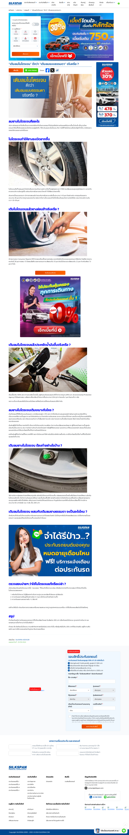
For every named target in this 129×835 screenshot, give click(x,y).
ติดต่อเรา (101, 3)
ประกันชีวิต (30, 784)
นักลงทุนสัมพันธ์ (92, 3)
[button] (16, 70)
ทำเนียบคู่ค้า (30, 821)
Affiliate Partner (13, 821)
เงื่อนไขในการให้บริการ (52, 809)
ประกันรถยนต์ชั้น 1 (14, 781)
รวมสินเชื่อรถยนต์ (70, 781)
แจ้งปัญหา (75, 3)
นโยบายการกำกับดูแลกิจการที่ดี (55, 821)
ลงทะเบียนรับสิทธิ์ (92, 726)
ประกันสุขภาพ (31, 781)
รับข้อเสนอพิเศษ (50, 273)
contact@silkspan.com (96, 788)
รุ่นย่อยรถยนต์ (98, 695)
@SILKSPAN (111, 797)
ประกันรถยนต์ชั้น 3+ (14, 787)
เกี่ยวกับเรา (109, 2)
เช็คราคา (25, 54)
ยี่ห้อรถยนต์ (72, 686)
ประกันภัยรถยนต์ (29, 2)
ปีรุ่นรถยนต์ (72, 695)
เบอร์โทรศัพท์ (98, 704)
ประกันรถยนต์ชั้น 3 (14, 790)
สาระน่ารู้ (68, 3)
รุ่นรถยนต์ (97, 686)
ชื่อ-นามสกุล (73, 677)
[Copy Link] (57, 70)
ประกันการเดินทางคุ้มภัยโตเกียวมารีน (34, 797)
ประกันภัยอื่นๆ (43, 2)
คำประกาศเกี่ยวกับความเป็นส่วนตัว (56, 817)
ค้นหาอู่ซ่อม (83, 3)
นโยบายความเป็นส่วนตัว (52, 813)
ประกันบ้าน (30, 790)
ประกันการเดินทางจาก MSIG (35, 793)
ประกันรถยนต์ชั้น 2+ (14, 784)
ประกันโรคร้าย (31, 787)
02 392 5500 (97, 797)
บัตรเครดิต (53, 3)
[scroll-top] (125, 825)
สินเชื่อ (61, 2)
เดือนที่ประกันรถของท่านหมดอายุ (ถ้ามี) (79, 705)
